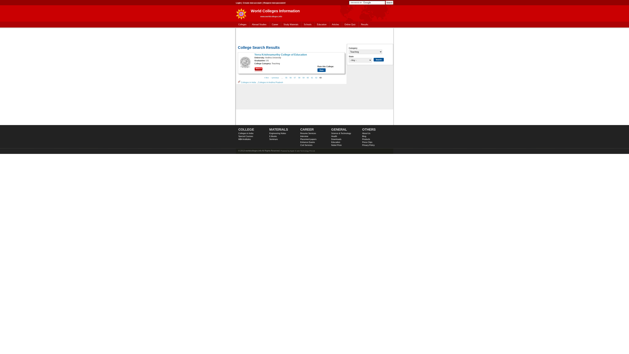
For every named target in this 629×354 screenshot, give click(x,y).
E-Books (273, 136)
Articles (335, 24)
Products (366, 139)
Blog (364, 136)
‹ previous (275, 78)
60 (308, 78)
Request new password (274, 3)
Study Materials (289, 24)
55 (286, 78)
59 (304, 78)
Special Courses (245, 136)
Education (320, 24)
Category (353, 48)
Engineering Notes (277, 133)
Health (334, 136)
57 (295, 78)
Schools (306, 24)
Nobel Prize (336, 145)
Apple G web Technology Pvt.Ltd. (302, 151)
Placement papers (308, 139)
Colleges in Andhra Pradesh (270, 82)
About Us (366, 133)
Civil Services (306, 145)
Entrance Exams (307, 142)
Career (273, 24)
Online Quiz (350, 24)
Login (238, 3)
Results (364, 24)
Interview (304, 136)
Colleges (241, 24)
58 (299, 78)
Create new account (252, 3)
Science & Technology (341, 133)
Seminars (273, 139)
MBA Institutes (244, 139)
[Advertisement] (314, 35)
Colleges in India (248, 82)
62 (316, 78)
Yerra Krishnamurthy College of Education (280, 54)
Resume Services (308, 133)
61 (312, 78)
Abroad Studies (258, 24)
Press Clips (367, 142)
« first (266, 78)
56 (291, 78)
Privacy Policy (368, 145)
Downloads (336, 139)
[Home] (241, 13)
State (351, 56)
